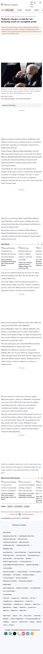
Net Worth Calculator (35, 571)
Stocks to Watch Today (20, 552)
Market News (24, 598)
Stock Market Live (8, 552)
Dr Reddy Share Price (8, 545)
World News (10, 10)
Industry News (36, 604)
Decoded (28, 10)
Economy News (32, 607)
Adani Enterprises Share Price (26, 536)
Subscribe (38, 622)
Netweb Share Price (21, 555)
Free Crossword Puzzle (9, 591)
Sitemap (32, 622)
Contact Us (14, 622)
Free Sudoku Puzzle (35, 588)
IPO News (32, 598)
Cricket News (29, 601)
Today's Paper (6, 615)
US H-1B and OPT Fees (25, 561)
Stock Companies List (8, 588)
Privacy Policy (28, 615)
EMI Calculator (7, 574)
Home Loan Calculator (22, 578)
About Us (15, 615)
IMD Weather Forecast (34, 555)
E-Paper (19, 10)
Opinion (36, 10)
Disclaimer (5, 618)
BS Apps (11, 625)
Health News (23, 607)
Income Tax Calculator (9, 571)
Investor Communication (17, 618)
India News (6, 610)
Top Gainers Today (19, 558)
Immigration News (18, 601)
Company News (15, 598)
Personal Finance (7, 604)
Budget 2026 (23, 610)
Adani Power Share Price (9, 539)
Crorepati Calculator (22, 571)
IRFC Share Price (22, 539)
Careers (5, 625)
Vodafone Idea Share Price (23, 545)
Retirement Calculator (28, 574)
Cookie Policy (37, 615)
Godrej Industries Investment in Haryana (13, 564)
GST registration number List (32, 618)
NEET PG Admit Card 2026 (10, 561)
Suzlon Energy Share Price (10, 536)
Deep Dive (28, 558)
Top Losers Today (7, 558)
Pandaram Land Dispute (32, 564)
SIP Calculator (17, 574)
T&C (20, 615)
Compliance (6, 622)
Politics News (14, 610)
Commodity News (7, 601)
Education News (7, 607)
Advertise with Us (23, 622)
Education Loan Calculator (10, 581)
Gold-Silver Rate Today (34, 552)
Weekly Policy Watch (8, 555)
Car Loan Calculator (8, 578)
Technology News (18, 604)
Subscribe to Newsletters (22, 588)
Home (2, 10)
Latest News (6, 598)
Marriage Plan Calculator (25, 581)
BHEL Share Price (24, 542)
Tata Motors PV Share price (10, 542)
